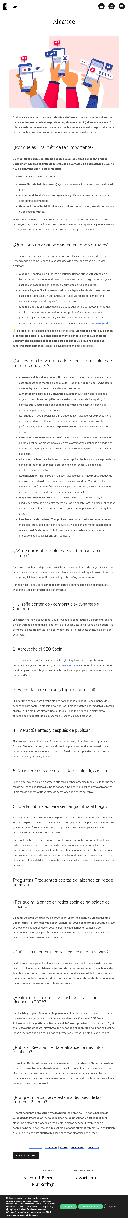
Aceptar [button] (68, 1206)
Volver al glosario (26, 1155)
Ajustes (112, 1206)
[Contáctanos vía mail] (122, 6)
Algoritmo (85, 1178)
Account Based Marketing (38, 1181)
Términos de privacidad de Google (22, 1215)
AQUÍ (48, 1212)
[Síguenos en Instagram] (111, 6)
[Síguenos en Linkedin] (101, 6)
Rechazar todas (90, 1206)
